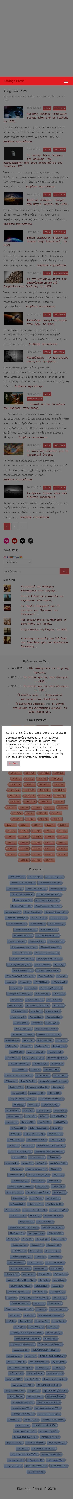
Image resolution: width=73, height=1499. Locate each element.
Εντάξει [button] (13, 763)
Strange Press (14, 81)
